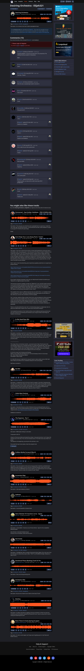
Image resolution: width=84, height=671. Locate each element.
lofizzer (18, 477)
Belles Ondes (63, 69)
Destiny (18, 599)
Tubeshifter (58, 67)
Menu (14, 8)
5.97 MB (20, 487)
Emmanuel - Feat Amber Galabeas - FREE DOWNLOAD (33, 212)
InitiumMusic (19, 419)
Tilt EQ (57, 62)
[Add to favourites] (22, 21)
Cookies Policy (47, 649)
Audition (25, 550)
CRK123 (20, 64)
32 (50, 214)
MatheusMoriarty (20, 562)
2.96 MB (20, 463)
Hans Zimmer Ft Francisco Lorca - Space (28, 514)
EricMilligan (18, 238)
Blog (35, 1)
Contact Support (42, 646)
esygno (18, 600)
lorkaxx (18, 515)
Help (39, 1)
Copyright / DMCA (51, 646)
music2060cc (21, 108)
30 (50, 238)
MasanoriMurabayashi (21, 622)
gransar (20, 145)
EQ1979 (57, 69)
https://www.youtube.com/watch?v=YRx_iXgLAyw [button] (28, 409)
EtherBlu (18, 370)
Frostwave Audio (65, 67)
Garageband (25, 24)
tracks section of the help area (42, 32)
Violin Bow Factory (21, 393)
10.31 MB (20, 550)
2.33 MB (20, 24)
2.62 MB (20, 380)
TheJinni (18, 540)
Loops (15, 1)
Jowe (17, 321)
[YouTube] (35, 658)
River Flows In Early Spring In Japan (27, 621)
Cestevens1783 (19, 454)
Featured (24, 610)
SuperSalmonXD (22, 159)
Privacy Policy (39, 649)
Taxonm (20, 99)
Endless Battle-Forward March (25, 452)
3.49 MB (20, 223)
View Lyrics (14, 446)
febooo (20, 116)
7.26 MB (20, 610)
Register (22, 45)
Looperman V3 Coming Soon (62, 368)
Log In (17, 45)
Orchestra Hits (20, 580)
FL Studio (25, 487)
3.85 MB (20, 525)
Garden (17, 369)
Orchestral (15, 24)
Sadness (18, 495)
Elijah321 (18, 14)
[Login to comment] (25, 21)
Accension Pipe (20, 475)
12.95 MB (20, 429)
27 (50, 370)
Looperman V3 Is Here (60, 365)
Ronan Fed (61, 71)
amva (20, 90)
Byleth (17, 395)
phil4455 (20, 131)
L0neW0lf (18, 496)
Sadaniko (21, 82)
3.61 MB (20, 632)
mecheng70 (21, 73)
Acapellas (20, 1)
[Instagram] (53, 658)
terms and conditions (27, 32)
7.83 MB (20, 572)
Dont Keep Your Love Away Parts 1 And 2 (29, 237)
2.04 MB (20, 591)
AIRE (57, 71)
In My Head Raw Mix (22, 319)
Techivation (62, 62)
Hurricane (18, 539)
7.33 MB (20, 248)
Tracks (25, 1)
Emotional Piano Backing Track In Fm (28, 561)
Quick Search (41, 8)
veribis (20, 189)
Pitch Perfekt (58, 64)
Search (49, 8)
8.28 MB (20, 330)
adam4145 (21, 173)
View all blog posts (60, 378)
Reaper (24, 572)
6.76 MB (20, 506)
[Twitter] (44, 658)
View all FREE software (60, 74)
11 (50, 581)
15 (50, 321)
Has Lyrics (25, 429)
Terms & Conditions (30, 649)
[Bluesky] (40, 658)
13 (50, 14)
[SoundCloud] (48, 658)
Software (31, 1)
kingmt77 (21, 51)
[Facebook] (31, 658)
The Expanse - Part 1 (22, 418)
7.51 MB (20, 404)
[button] (73, 1)
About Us (35, 646)
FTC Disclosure (55, 649)
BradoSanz (18, 214)
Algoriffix (65, 64)
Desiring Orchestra (21, 12)
